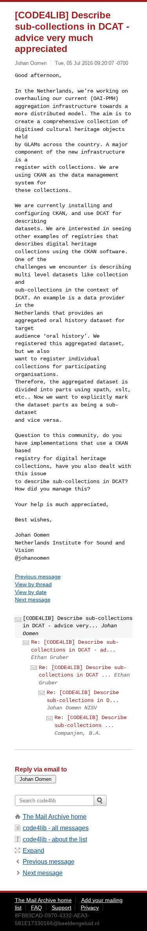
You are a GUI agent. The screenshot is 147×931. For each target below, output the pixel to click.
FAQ (36, 907)
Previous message (38, 576)
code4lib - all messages (56, 828)
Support (61, 907)
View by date (31, 592)
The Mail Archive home (55, 816)
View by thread (33, 584)
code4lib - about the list (55, 839)
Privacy (90, 907)
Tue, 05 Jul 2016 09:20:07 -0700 (91, 63)
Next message (33, 599)
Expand (33, 850)
